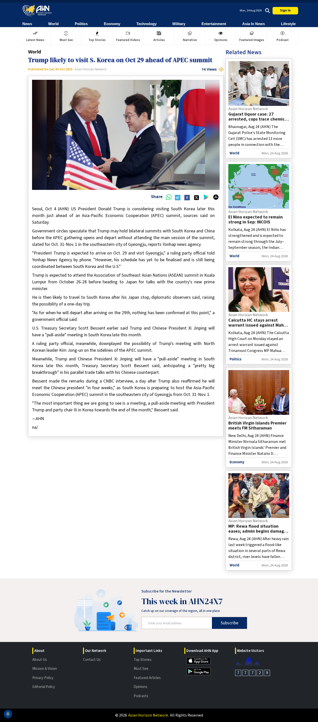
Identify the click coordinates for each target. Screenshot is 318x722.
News (27, 24)
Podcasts (141, 696)
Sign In (285, 10)
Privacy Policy (42, 677)
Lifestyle (288, 24)
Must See (141, 668)
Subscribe (229, 623)
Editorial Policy (43, 686)
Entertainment (213, 24)
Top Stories (143, 659)
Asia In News (253, 24)
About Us (39, 659)
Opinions (140, 686)
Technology (146, 24)
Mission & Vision (44, 668)
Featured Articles (147, 677)
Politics (81, 24)
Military (178, 24)
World (53, 24)
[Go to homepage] (37, 10)
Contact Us (92, 659)
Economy (112, 24)
